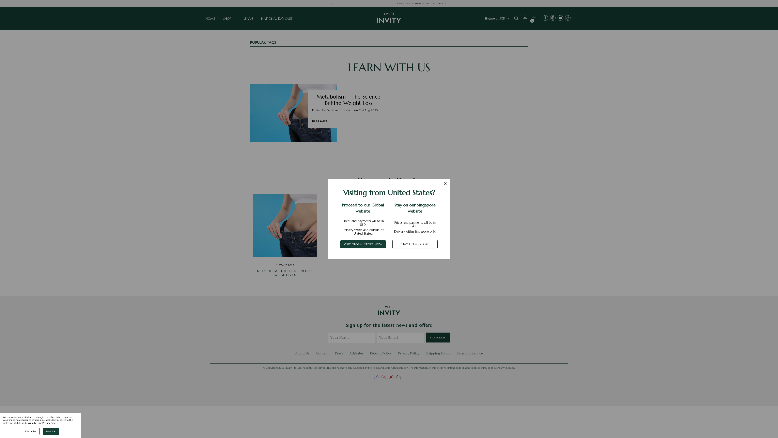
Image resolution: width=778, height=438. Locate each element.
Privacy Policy (49, 422)
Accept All (51, 431)
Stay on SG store (415, 244)
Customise (30, 431)
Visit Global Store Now (363, 244)
